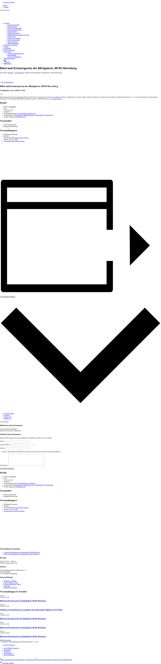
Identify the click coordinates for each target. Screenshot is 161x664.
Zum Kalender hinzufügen (8, 297)
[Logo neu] (14, 20)
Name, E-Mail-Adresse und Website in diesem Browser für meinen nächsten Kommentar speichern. (31, 451)
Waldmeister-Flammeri (10, 587)
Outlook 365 (7, 417)
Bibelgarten (18, 115)
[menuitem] (82, 5)
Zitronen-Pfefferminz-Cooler (12, 584)
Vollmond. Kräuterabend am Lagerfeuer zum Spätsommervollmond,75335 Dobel (31, 610)
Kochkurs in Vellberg (10, 581)
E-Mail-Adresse (5, 444)
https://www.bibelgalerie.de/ (17, 117)
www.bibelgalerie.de (56, 99)
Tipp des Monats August (11, 582)
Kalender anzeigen (5, 640)
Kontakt (6, 7)
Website (2, 448)
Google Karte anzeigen (22, 138)
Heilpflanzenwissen (28, 115)
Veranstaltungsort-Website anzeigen (14, 141)
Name (2, 441)
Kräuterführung (39, 115)
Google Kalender (9, 413)
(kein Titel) (7, 586)
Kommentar (4, 465)
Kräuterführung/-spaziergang (26, 113)
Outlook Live (8, 418)
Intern (5, 5)
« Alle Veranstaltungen (6, 82)
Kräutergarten (49, 115)
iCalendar (6, 415)
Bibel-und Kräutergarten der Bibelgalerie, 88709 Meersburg (22, 552)
